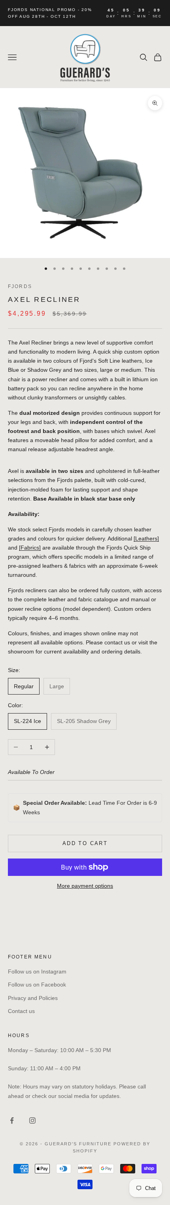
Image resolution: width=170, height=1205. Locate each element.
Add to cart (85, 843)
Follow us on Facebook (37, 984)
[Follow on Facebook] (12, 1120)
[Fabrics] (30, 547)
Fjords (20, 286)
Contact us (21, 1011)
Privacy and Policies (33, 998)
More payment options (85, 886)
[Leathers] (146, 538)
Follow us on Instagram (37, 971)
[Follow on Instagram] (32, 1120)
